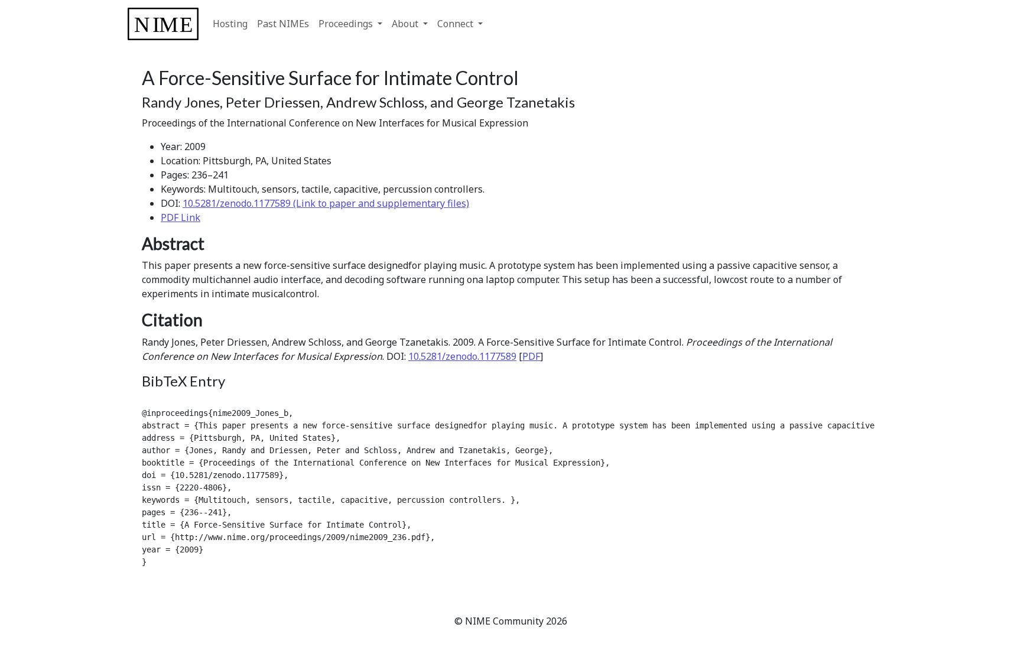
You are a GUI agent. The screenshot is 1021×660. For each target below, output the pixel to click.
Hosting (230, 23)
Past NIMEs (283, 23)
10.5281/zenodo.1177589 (462, 356)
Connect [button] (456, 23)
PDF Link (180, 217)
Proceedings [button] (346, 23)
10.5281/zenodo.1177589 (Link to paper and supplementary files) (326, 203)
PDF (531, 356)
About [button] (406, 23)
